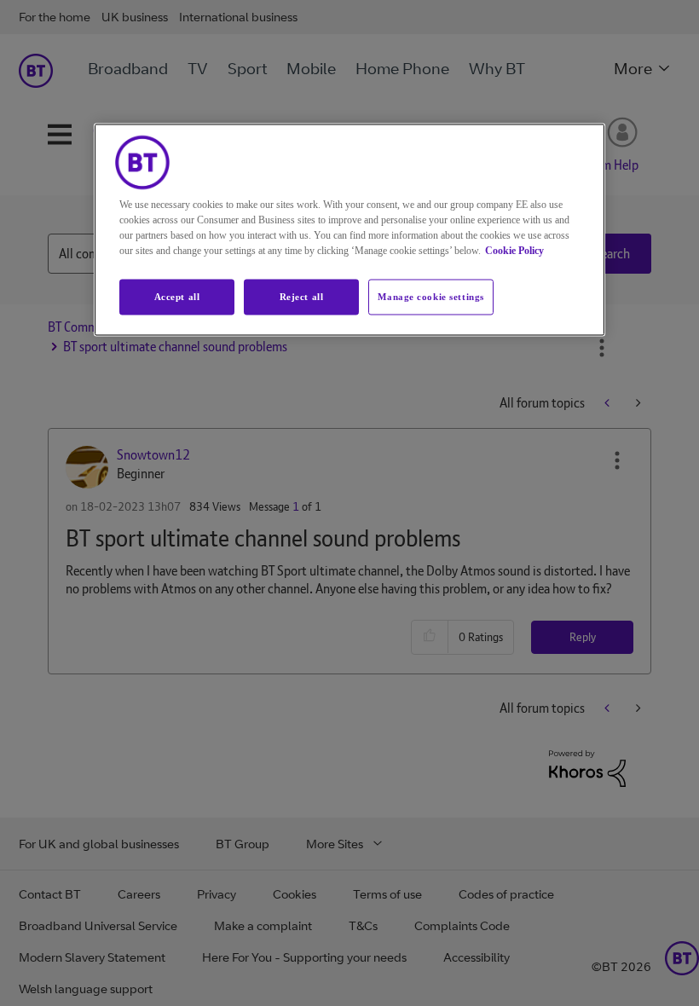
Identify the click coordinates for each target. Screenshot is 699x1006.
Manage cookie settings (431, 297)
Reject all (302, 297)
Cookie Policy (514, 251)
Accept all (177, 297)
